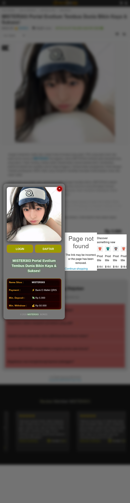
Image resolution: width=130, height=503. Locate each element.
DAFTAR (48, 249)
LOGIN (20, 249)
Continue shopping (76, 268)
